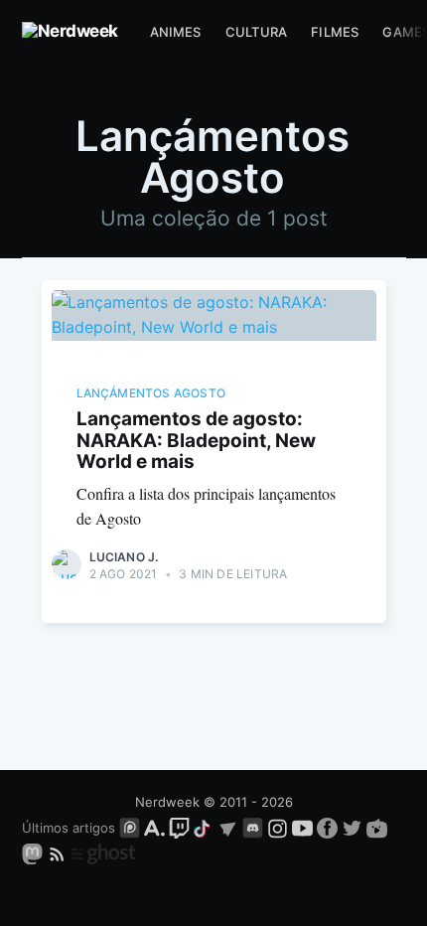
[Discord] (252, 828)
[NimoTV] (376, 828)
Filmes (334, 32)
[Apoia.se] (156, 828)
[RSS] (59, 852)
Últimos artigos (68, 828)
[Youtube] (302, 828)
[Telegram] (227, 828)
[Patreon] (129, 828)
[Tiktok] (204, 828)
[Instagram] (277, 828)
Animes (176, 32)
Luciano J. (124, 556)
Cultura (256, 32)
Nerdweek (167, 802)
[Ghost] (103, 852)
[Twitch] (179, 828)
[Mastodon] (34, 852)
